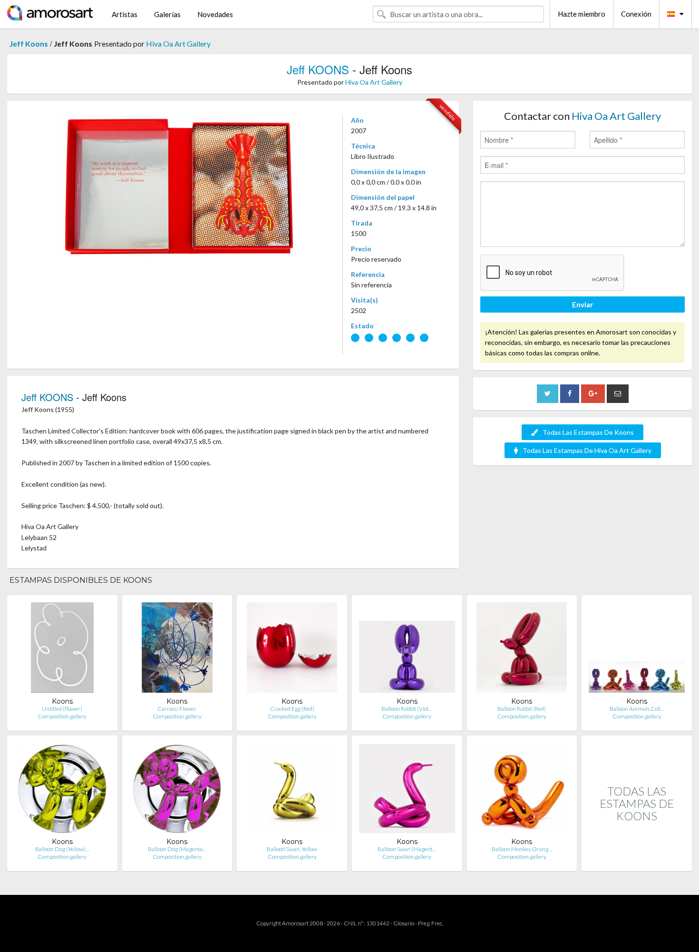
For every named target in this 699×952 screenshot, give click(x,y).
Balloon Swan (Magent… (407, 849)
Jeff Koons (29, 43)
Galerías (167, 14)
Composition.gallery (62, 716)
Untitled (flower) (62, 708)
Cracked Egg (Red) (292, 708)
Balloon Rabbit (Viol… (406, 708)
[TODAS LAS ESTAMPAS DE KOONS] (637, 860)
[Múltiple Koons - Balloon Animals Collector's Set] (637, 649)
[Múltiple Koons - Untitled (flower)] (62, 649)
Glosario (403, 923)
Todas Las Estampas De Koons (588, 432)
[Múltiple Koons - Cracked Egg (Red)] (292, 649)
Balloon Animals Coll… (637, 708)
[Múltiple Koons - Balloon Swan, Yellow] (292, 790)
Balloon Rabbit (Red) (521, 708)
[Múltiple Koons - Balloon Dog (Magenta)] (177, 790)
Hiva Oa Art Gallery (178, 43)
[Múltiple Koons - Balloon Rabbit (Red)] (521, 649)
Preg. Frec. (430, 923)
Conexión (636, 14)
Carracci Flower (176, 708)
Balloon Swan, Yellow (292, 849)
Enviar (582, 304)
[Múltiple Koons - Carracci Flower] (177, 649)
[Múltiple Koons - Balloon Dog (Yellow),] (62, 790)
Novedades (215, 14)
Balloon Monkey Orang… (522, 849)
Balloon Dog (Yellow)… (62, 849)
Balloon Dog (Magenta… (177, 849)
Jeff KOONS (318, 69)
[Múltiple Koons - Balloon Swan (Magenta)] (407, 790)
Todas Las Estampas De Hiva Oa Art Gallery (587, 450)
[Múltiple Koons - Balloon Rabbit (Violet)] (407, 649)
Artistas (124, 14)
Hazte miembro (581, 14)
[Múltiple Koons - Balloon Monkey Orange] (522, 790)
